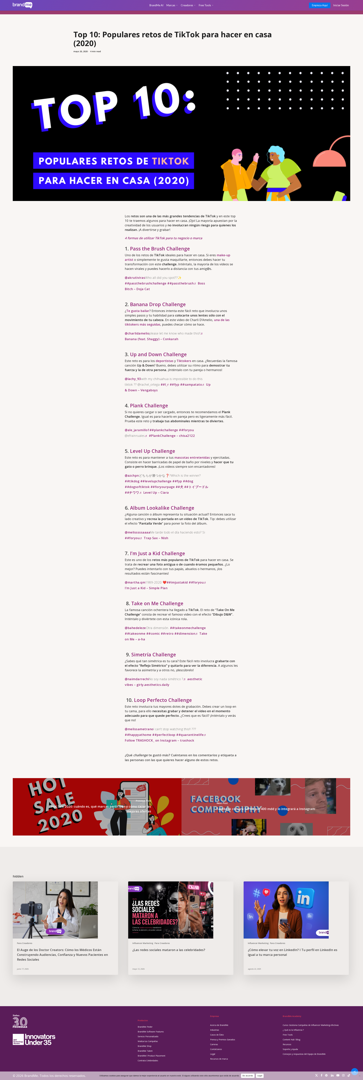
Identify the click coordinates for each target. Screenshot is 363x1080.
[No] (359, 1075)
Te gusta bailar (137, 311)
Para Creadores (24, 943)
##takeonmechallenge (188, 628)
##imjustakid (177, 582)
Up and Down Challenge (158, 354)
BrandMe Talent (145, 1051)
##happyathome (138, 734)
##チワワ (132, 492)
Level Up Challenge (152, 451)
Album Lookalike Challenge (162, 508)
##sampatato (191, 384)
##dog (188, 481)
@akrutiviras (135, 277)
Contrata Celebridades (148, 1060)
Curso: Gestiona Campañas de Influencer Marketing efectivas (311, 1025)
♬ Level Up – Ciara (154, 492)
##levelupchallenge (156, 481)
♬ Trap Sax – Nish (154, 538)
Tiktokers (184, 361)
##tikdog (132, 481)
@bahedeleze (135, 628)
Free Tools (288, 1034)
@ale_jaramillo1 (137, 430)
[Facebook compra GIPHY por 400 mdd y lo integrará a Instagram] (266, 807)
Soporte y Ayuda (290, 1049)
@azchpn (132, 475)
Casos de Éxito (217, 1034)
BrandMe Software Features (151, 1031)
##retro (167, 633)
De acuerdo (247, 1075)
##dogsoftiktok (137, 487)
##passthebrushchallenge (145, 283)
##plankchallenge (164, 430)
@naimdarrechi (137, 679)
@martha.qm (135, 582)
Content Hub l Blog (291, 1039)
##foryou (186, 430)
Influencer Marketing (142, 943)
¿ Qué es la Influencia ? (293, 1030)
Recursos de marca (219, 1058)
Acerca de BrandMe (219, 1025)
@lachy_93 (133, 379)
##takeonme (135, 633)
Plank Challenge (149, 405)
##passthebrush (180, 283)
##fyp (174, 384)
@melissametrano (139, 729)
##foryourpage (163, 487)
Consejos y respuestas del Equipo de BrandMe (304, 1054)
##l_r (165, 384)
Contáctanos (216, 1049)
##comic (153, 633)
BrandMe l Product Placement (151, 1055)
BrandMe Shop (144, 1046)
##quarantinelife (190, 734)
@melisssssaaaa (137, 532)
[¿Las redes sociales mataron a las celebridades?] (181, 928)
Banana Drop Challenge (158, 304)
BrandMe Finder (145, 1026)
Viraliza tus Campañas (148, 1041)
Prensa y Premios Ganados (222, 1039)
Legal (212, 1054)
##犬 (179, 487)
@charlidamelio (137, 333)
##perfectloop (163, 734)
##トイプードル (196, 487)
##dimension (184, 633)
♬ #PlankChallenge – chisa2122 (170, 435)
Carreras (214, 1044)
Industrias (214, 1030)
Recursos (287, 1044)
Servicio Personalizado (148, 1036)
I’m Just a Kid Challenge (157, 553)
